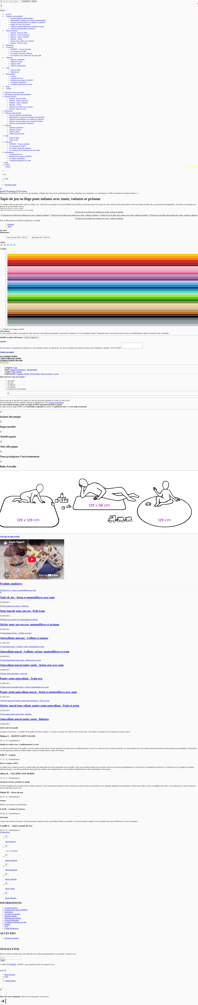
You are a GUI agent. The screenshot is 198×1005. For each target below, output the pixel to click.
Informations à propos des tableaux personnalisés (28, 20)
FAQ (6, 926)
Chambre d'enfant (22, 374)
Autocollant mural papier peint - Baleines (24, 719)
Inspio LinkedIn (11, 879)
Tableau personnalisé (18, 66)
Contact (13, 76)
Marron (19, 372)
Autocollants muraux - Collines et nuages (24, 637)
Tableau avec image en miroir (13, 329)
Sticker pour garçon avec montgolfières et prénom (29, 624)
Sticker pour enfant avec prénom (22, 41)
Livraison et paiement (18, 82)
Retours (7, 924)
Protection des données (13, 918)
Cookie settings (10, 981)
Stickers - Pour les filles (18, 33)
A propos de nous (16, 78)
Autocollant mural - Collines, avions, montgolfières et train (34, 651)
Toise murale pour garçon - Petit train (22, 610)
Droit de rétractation (12, 920)
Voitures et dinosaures (18, 370)
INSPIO (13, 964)
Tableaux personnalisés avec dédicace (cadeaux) (27, 22)
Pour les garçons (47, 374)
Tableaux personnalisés (14, 16)
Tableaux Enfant (16, 62)
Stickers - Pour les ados (18, 43)
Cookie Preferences (12, 928)
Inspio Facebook (11, 860)
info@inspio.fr (10, 842)
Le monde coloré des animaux (21, 53)
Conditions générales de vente (21, 84)
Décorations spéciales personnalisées (18, 94)
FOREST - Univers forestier (20, 49)
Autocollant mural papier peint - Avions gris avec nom (32, 665)
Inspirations (9, 912)
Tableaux (9, 57)
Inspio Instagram (11, 870)
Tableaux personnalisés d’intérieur (22, 29)
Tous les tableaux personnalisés (21, 18)
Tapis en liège (15, 70)
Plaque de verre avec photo (20, 24)
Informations (10, 74)
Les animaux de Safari (18, 51)
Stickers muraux (12, 31)
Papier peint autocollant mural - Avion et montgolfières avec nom (38, 691)
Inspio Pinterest (10, 898)
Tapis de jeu (14, 72)
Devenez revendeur (12, 938)
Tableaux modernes (17, 60)
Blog (7, 86)
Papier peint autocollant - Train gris (21, 678)
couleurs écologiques (56, 403)
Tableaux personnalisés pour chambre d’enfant (27, 27)
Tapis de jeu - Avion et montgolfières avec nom (27, 597)
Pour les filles (35, 374)
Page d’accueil (10, 975)
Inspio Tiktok (10, 889)
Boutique (10, 224)
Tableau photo (15, 64)
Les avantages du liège (8, 356)
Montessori (10, 45)
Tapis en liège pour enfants (11, 358)
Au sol (56, 374)
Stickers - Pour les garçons (20, 35)
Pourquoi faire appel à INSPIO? (22, 80)
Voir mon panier (10, 185)
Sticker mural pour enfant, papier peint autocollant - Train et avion (39, 705)
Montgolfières (32, 370)
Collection (9, 47)
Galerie (8, 88)
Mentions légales (11, 916)
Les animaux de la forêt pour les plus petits (25, 55)
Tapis (8, 68)
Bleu (13, 372)
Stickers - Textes (16, 39)
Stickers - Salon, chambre (19, 37)
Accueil (8, 14)
